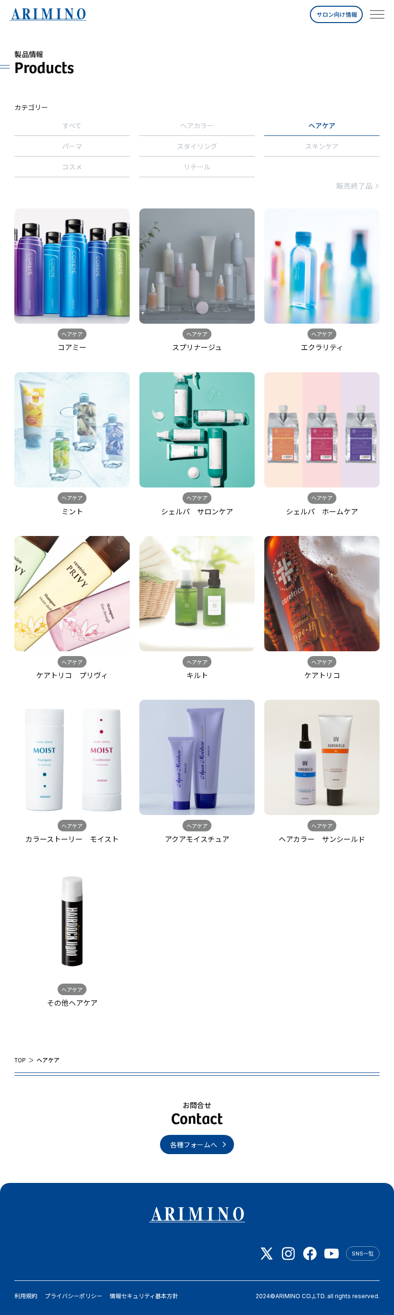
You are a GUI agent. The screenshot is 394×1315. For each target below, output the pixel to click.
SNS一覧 (363, 1253)
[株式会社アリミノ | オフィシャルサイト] (48, 14)
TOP (20, 1060)
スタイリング (197, 146)
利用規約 (25, 1296)
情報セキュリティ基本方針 (144, 1296)
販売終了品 (354, 185)
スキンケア (322, 146)
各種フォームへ (193, 1144)
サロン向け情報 (337, 14)
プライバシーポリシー (73, 1296)
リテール (197, 166)
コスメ (72, 166)
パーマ (72, 146)
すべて (72, 125)
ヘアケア (321, 125)
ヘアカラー (197, 125)
